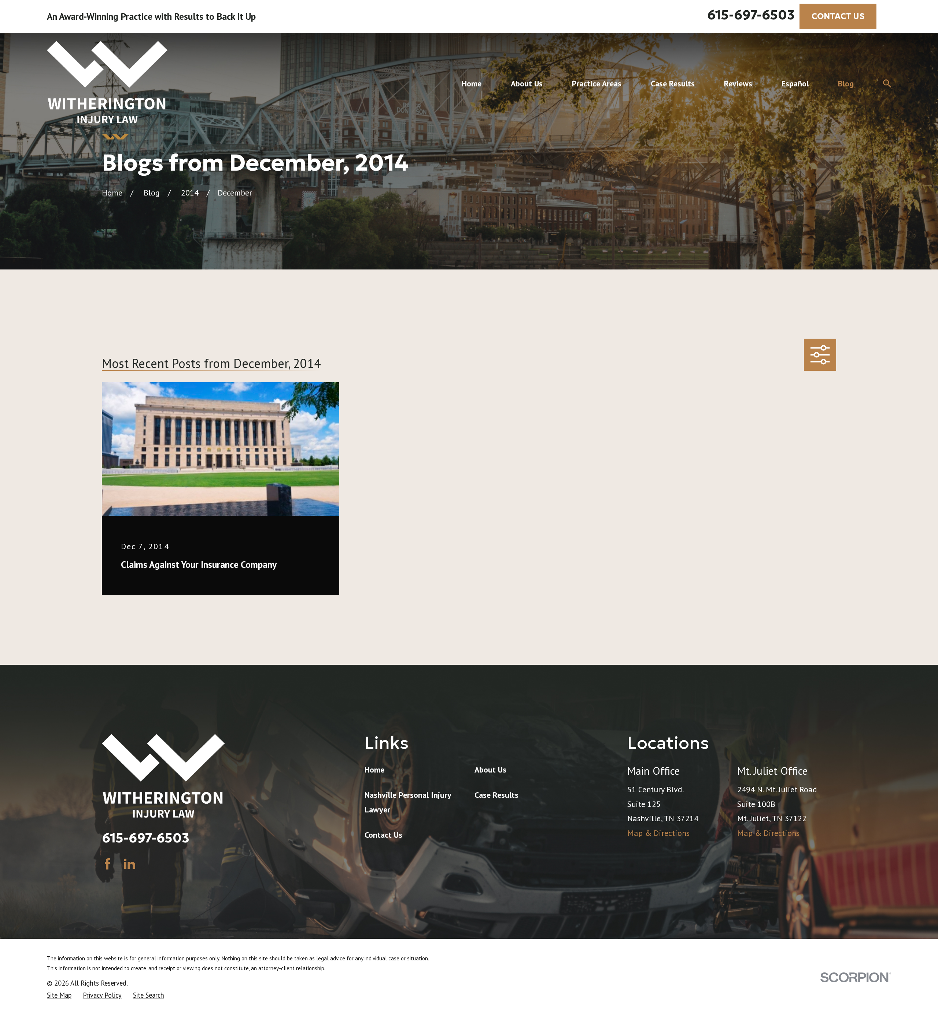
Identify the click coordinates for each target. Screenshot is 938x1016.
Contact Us (383, 835)
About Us (490, 769)
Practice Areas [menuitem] (596, 83)
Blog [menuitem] (846, 83)
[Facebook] (107, 864)
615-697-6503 (751, 15)
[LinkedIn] (129, 864)
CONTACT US (838, 16)
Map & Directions (658, 833)
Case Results (496, 795)
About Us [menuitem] (527, 83)
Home (374, 769)
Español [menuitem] (795, 83)
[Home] (107, 83)
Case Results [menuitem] (673, 83)
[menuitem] (59, 995)
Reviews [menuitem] (738, 83)
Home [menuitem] (471, 83)
